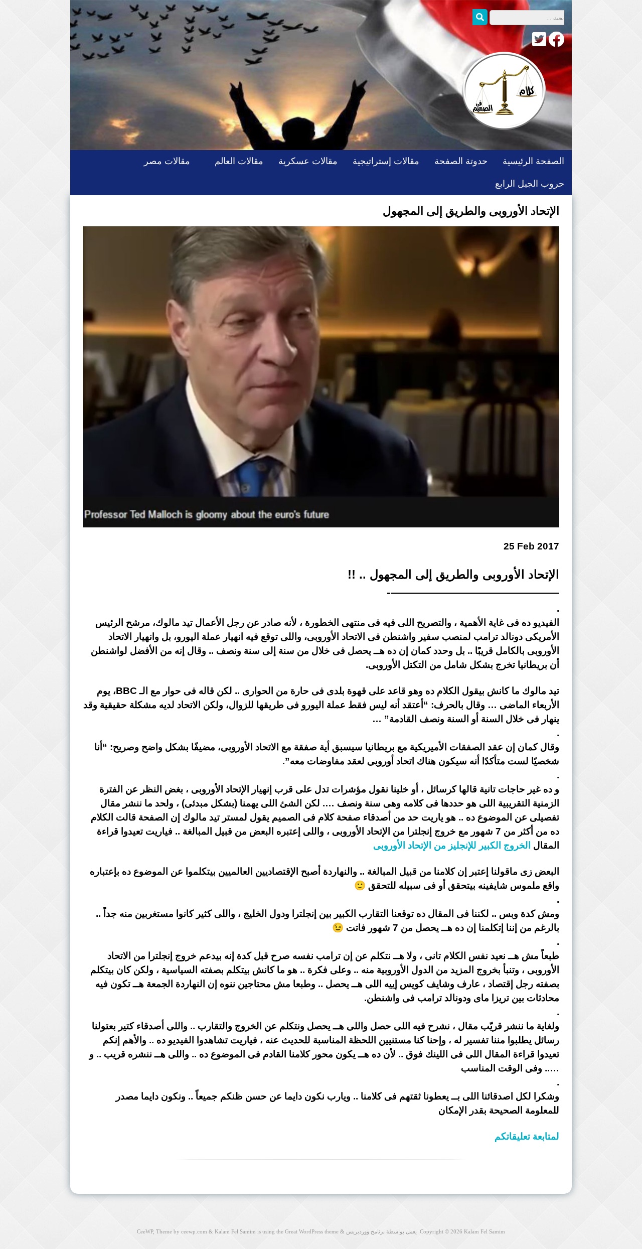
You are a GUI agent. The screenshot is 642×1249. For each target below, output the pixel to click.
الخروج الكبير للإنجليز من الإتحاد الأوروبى (452, 845)
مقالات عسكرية (308, 161)
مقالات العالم (239, 161)
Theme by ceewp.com (181, 1231)
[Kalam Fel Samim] (501, 139)
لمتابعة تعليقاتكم (527, 1136)
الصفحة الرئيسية (533, 161)
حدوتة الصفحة (461, 161)
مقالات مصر (167, 161)
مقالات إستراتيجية (386, 161)
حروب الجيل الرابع (529, 184)
